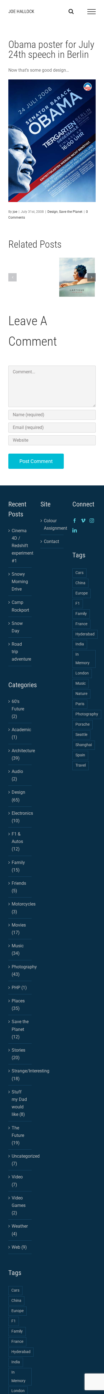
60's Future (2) (18, 709)
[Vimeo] (83, 520)
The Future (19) (18, 1135)
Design (52, 212)
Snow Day (17, 627)
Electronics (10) (20, 817)
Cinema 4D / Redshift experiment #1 (20, 545)
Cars (15, 1290)
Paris (79, 704)
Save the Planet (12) (20, 1029)
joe (15, 212)
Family (17, 1331)
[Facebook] (74, 520)
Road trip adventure (20, 652)
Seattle (81, 734)
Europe (17, 1310)
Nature (81, 693)
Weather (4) (20, 1230)
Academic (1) (20, 733)
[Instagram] (92, 520)
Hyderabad (21, 1351)
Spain (80, 755)
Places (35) (18, 1004)
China (16, 1300)
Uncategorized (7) (20, 1160)
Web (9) (19, 1247)
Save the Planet (70, 212)
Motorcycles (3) (20, 907)
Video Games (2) (19, 1205)
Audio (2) (17, 775)
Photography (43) (20, 970)
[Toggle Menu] (91, 11)
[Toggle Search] (71, 11)
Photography (86, 714)
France (17, 1341)
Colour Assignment (52, 524)
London (82, 673)
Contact (51, 541)
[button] (12, 277)
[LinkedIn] (74, 530)
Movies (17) (19, 928)
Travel (80, 765)
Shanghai (83, 745)
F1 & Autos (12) (17, 841)
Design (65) (18, 796)
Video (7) (17, 1180)
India (15, 1362)
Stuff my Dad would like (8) (19, 1103)
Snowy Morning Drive (20, 581)
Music (80, 683)
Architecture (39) (20, 754)
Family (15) (18, 866)
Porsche (82, 724)
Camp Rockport (20, 606)
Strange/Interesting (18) (20, 1074)
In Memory (18, 1376)
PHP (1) (19, 987)
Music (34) (18, 949)
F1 (13, 1321)
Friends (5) (19, 887)
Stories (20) (18, 1054)
